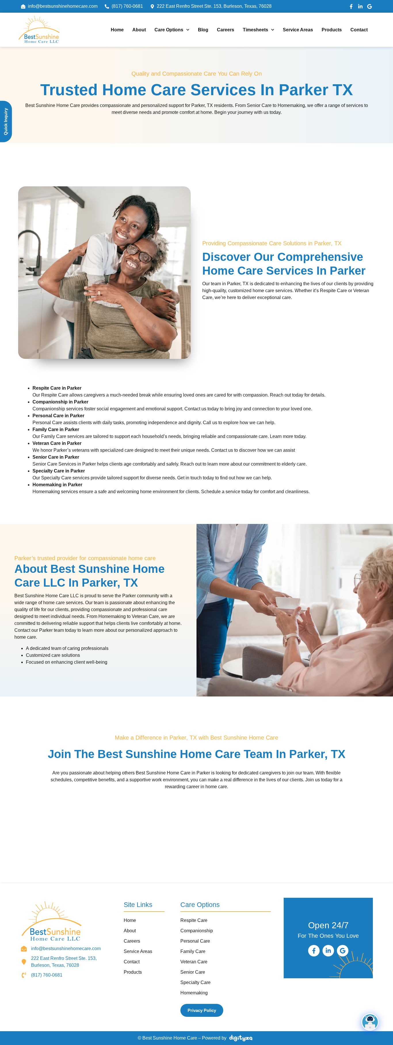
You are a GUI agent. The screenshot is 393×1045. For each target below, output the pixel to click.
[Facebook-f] (351, 6)
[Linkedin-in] (360, 6)
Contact (359, 29)
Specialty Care (195, 982)
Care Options (168, 29)
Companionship (196, 930)
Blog (203, 29)
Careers (225, 29)
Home (117, 29)
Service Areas (298, 29)
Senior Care (192, 972)
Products (332, 29)
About (139, 29)
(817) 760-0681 (46, 975)
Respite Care (193, 920)
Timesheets (255, 29)
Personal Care (195, 941)
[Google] (369, 6)
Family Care (192, 951)
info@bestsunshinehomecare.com (66, 948)
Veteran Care (193, 961)
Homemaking (194, 992)
